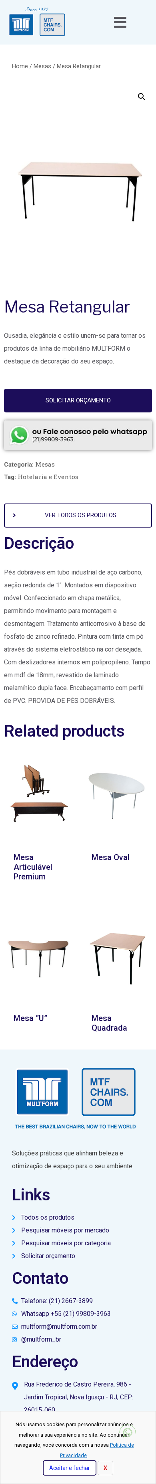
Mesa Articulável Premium (33, 867)
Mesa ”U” (30, 1018)
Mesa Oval (111, 857)
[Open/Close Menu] (120, 22)
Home (20, 66)
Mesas (42, 66)
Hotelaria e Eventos (48, 477)
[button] (78, 400)
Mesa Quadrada (109, 1023)
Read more (117, 880)
